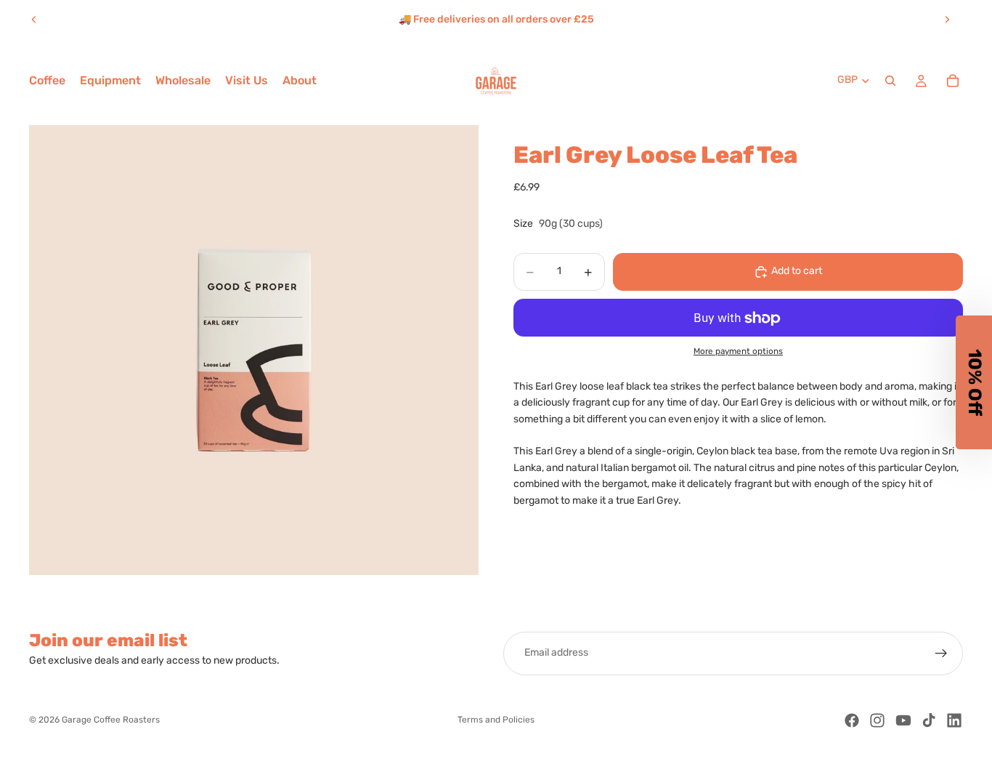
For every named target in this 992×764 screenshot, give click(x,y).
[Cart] (953, 81)
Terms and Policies (496, 720)
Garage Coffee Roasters (111, 720)
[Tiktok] (929, 720)
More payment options (738, 351)
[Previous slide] (34, 20)
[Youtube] (903, 720)
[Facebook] (852, 720)
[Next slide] (947, 20)
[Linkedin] (954, 720)
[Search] (890, 81)
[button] (974, 382)
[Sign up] (941, 653)
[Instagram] (877, 720)
